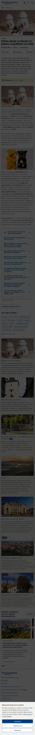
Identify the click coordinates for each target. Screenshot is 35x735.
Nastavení (17, 730)
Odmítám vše (17, 726)
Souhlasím (17, 721)
